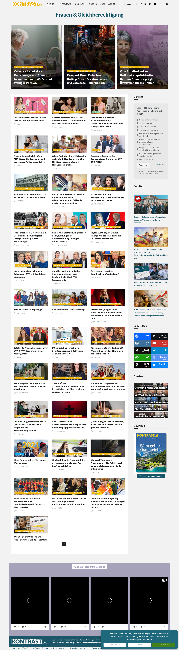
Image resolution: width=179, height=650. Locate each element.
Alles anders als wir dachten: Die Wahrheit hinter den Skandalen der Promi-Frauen (107, 351)
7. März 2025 (96, 165)
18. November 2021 (60, 469)
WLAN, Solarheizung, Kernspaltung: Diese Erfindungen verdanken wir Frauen (107, 197)
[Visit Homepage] (27, 4)
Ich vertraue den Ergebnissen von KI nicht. (151, 134)
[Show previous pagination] (54, 544)
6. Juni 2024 (57, 283)
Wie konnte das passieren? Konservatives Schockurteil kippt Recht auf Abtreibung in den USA (108, 386)
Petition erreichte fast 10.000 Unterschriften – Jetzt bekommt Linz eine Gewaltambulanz (69, 120)
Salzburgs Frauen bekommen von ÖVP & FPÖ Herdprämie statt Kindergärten (31, 351)
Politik (96, 150)
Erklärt (96, 112)
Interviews (65, 4)
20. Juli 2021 (19, 511)
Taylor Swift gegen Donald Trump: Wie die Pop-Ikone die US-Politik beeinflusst (106, 236)
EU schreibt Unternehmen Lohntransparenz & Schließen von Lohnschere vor (67, 351)
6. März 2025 (19, 201)
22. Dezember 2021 (21, 466)
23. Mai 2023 (57, 357)
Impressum (16, 648)
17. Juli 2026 (125, 88)
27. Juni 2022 (96, 393)
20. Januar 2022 (97, 431)
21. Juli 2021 (96, 472)
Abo (129, 4)
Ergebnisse (160, 165)
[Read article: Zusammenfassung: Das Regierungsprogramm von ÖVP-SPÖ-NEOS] (108, 144)
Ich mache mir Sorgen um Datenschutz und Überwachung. (149, 141)
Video (102, 4)
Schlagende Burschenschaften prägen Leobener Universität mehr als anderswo (150, 220)
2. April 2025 (19, 165)
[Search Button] (167, 4)
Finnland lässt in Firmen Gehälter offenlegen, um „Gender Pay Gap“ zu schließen (69, 463)
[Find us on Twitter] (150, 4)
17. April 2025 (97, 130)
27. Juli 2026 (72, 88)
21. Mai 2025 (57, 127)
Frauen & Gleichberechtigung (28, 67)
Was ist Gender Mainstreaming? (68, 309)
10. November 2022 (60, 396)
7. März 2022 (19, 434)
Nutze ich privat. (145, 123)
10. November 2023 (99, 322)
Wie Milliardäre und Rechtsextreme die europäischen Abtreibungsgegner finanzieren (69, 424)
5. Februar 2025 (59, 207)
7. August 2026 (21, 88)
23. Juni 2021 (96, 511)
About (111, 4)
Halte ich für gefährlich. (148, 130)
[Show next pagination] (84, 544)
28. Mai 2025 (19, 124)
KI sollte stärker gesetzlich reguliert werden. (150, 154)
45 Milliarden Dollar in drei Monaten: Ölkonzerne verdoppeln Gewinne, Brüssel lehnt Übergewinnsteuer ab (150, 313)
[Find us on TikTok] (145, 4)
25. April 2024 (97, 278)
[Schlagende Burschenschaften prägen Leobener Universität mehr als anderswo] (151, 204)
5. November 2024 (98, 204)
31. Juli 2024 (19, 280)
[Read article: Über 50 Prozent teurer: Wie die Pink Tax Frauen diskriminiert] (31, 105)
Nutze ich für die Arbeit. (149, 120)
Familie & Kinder (23, 265)
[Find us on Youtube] (155, 4)
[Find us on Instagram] (141, 4)
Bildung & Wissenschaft (104, 188)
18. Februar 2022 (59, 431)
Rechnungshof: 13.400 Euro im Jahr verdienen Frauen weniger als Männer (30, 386)
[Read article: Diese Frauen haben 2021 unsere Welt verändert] (31, 448)
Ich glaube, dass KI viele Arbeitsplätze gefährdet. (149, 149)
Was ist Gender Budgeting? (28, 309)
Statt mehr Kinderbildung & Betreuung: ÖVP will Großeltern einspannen (30, 274)
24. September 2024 (22, 245)
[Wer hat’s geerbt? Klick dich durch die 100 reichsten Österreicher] (151, 271)
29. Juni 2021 (57, 508)
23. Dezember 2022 (21, 393)
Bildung (58, 150)
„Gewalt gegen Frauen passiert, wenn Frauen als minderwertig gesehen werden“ (107, 424)
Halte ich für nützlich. (147, 127)
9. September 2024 (60, 245)
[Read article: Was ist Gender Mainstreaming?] (69, 297)
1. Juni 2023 (19, 357)
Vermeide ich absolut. (148, 159)
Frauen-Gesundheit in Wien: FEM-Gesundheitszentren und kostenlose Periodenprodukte (29, 159)
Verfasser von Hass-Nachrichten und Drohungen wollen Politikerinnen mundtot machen (69, 501)
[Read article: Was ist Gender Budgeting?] (31, 297)
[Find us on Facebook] (136, 4)
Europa (96, 265)
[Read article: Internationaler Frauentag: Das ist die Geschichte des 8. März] (31, 182)
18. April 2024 (20, 313)
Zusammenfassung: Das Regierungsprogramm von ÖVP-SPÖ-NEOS (107, 159)
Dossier (93, 4)
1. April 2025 (57, 168)
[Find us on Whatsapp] (160, 4)
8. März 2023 (96, 357)
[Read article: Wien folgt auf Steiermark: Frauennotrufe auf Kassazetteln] (31, 525)
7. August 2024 (97, 242)
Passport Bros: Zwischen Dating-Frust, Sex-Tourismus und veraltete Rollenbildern (86, 79)
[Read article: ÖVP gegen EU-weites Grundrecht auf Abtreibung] (108, 259)
